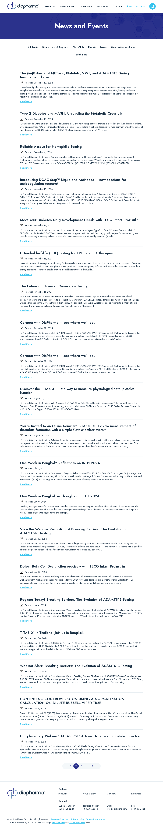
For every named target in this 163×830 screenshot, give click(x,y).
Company (111, 793)
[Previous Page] (65, 766)
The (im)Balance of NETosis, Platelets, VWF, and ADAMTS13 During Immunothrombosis (74, 75)
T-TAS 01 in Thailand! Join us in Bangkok (52, 632)
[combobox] (152, 6)
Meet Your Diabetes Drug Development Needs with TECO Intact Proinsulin (79, 220)
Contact (117, 6)
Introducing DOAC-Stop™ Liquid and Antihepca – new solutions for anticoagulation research (73, 181)
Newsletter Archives (123, 47)
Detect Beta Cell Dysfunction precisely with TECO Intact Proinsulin (72, 566)
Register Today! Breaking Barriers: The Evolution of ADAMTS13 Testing (77, 599)
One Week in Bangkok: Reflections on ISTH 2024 (60, 463)
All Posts (33, 47)
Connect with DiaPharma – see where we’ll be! (57, 322)
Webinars (81, 54)
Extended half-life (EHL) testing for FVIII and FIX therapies (66, 253)
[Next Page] (97, 766)
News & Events (89, 793)
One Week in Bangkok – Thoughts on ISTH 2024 (59, 496)
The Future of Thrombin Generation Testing (54, 286)
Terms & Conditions (60, 819)
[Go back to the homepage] (23, 6)
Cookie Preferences (95, 819)
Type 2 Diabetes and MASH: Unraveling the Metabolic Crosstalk (71, 113)
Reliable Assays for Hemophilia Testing (51, 146)
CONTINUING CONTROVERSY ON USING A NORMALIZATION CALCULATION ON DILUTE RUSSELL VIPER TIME (72, 701)
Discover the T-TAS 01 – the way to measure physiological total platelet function (77, 390)
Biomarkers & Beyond (55, 47)
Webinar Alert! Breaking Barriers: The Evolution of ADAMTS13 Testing (76, 666)
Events (92, 47)
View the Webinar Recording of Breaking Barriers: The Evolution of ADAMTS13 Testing (73, 531)
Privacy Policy (77, 819)
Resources (136, 793)
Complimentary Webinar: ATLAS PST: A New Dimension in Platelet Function (80, 736)
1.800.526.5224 (136, 6)
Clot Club (78, 47)
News (103, 47)
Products (62, 793)
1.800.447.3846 (90, 808)
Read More (26, 101)
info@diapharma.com (117, 808)
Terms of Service (77, 822)
